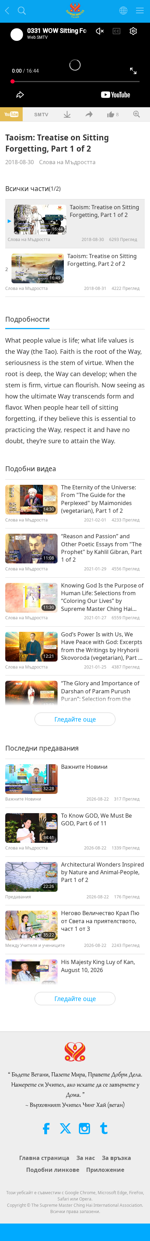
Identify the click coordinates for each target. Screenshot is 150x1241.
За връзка (116, 1158)
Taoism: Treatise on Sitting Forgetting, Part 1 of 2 (104, 211)
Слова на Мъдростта (67, 162)
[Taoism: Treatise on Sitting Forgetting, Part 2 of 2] (38, 268)
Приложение (105, 1170)
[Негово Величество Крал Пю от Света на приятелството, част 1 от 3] (31, 925)
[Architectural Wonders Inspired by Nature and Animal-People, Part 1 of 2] (31, 877)
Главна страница (44, 1158)
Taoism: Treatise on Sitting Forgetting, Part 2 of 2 (102, 260)
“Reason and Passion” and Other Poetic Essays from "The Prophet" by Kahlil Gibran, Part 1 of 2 (101, 547)
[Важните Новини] (31, 779)
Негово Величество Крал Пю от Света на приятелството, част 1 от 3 (100, 921)
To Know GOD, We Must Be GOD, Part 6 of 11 (96, 819)
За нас (85, 1158)
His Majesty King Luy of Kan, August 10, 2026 (98, 965)
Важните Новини (84, 767)
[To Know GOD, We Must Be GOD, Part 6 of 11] (31, 828)
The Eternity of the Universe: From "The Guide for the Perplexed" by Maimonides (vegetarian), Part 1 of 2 (98, 498)
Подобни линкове (52, 1170)
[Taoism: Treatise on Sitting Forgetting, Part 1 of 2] (40, 219)
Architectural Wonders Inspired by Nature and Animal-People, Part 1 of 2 (102, 872)
